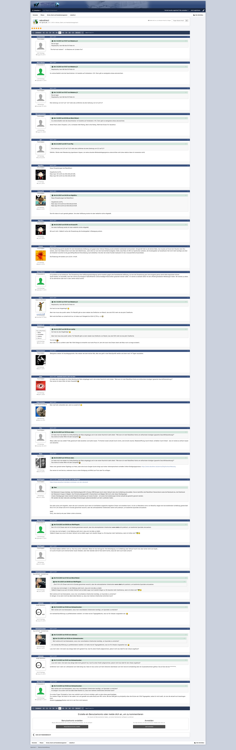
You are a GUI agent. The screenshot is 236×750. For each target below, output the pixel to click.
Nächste (78, 32)
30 (186, 20)
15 (53, 32)
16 (56, 32)
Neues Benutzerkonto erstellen (72, 726)
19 (66, 32)
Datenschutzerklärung (44, 747)
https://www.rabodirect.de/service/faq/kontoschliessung (159, 466)
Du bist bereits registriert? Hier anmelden (176, 10)
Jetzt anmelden (149, 726)
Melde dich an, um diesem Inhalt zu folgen (160, 20)
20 (69, 32)
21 (73, 32)
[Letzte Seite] (82, 32)
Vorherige (38, 32)
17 (59, 32)
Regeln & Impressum (51, 10)
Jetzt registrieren (195, 10)
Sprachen (33, 747)
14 (50, 32)
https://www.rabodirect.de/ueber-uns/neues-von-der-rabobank (69, 482)
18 (63, 32)
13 (46, 32)
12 (43, 32)
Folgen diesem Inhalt (178, 20)
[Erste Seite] (33, 32)
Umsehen (37, 10)
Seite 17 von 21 (89, 32)
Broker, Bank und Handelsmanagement (67, 22)
